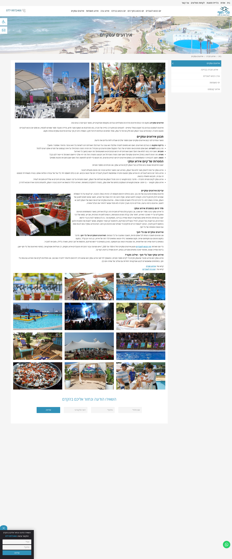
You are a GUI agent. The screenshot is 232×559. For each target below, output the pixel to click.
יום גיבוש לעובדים (153, 11)
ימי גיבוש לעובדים (143, 246)
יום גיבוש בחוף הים (136, 11)
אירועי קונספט (214, 89)
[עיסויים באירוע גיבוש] (140, 316)
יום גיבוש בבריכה (118, 11)
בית (228, 3)
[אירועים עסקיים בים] (89, 346)
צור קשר (185, 3)
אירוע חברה (151, 266)
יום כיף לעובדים (149, 269)
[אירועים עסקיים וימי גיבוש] (140, 346)
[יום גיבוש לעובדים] (223, 11)
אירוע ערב (104, 11)
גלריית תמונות (213, 3)
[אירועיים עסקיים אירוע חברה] (89, 316)
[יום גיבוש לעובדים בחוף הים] (89, 376)
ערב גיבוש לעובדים (211, 76)
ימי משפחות (215, 82)
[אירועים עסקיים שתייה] (37, 286)
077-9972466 (14, 10)
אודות (223, 3)
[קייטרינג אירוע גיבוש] (37, 376)
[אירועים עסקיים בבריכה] (37, 316)
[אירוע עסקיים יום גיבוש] (140, 376)
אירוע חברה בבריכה (209, 70)
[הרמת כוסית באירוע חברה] (89, 286)
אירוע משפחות (92, 11)
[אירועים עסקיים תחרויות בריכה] (140, 286)
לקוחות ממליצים (198, 3)
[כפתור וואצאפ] (226, 544)
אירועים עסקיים (77, 11)
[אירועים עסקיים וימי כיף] (37, 346)
